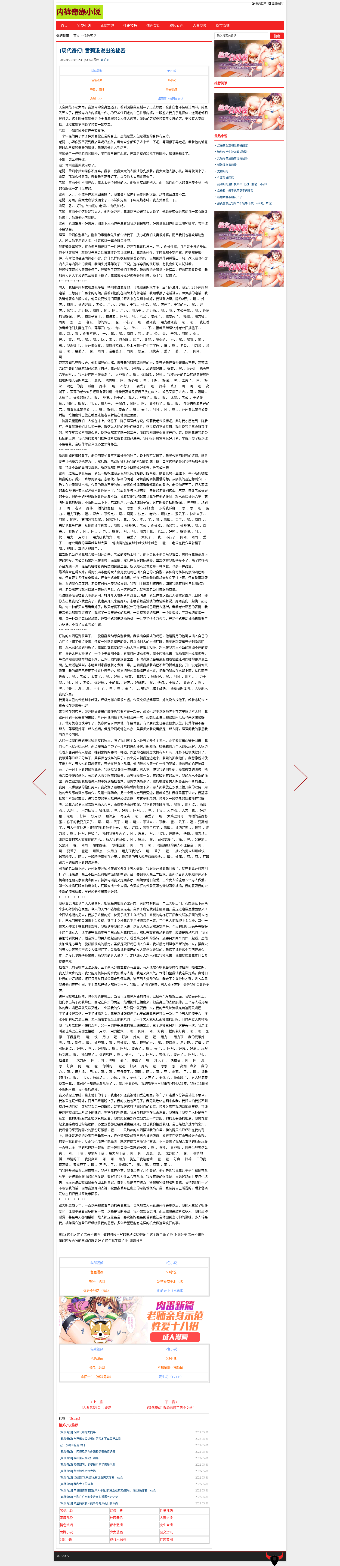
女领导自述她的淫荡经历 (232, 158)
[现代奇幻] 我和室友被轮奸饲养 (79, 1458)
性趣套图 (166, 1539)
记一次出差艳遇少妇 (72, 1445)
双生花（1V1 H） (171, 1377)
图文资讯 (166, 1532)
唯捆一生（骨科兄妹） (97, 1377)
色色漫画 (96, 80)
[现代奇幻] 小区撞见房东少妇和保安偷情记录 (87, 1451)
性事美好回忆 (225, 178)
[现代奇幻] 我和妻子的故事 (76, 1484)
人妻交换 (200, 25)
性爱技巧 (130, 25)
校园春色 (176, 25)
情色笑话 (153, 25)
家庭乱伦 (66, 1518)
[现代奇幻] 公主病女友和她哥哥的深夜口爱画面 (89, 1503)
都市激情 (223, 25)
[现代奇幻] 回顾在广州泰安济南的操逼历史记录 (89, 1497)
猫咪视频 (96, 71)
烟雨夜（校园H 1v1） (171, 98)
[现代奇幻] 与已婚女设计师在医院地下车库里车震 (90, 1438)
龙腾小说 (66, 1532)
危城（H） (96, 98)
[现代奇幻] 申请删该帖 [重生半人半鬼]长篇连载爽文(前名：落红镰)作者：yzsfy (108, 1490)
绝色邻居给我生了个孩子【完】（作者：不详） (245, 203)
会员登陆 (260, 3)
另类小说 (84, 25)
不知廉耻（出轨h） (171, 1367)
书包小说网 (97, 89)
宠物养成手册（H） (171, 1281)
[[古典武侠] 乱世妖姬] (40, 783)
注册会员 (277, 3)
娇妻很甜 (171, 89)
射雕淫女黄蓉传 (227, 165)
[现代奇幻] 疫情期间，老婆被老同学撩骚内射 (87, 1464)
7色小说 (171, 71)
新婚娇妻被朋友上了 (229, 197)
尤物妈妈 (222, 171)
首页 (64, 25)
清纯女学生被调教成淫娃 (232, 152)
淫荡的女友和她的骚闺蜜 (232, 145)
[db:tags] (74, 1418)
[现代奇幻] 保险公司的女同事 (78, 1432)
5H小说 (171, 80)
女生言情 (166, 1525)
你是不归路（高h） (97, 1290)
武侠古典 (107, 25)
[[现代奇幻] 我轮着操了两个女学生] (299, 783)
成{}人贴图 (118, 1539)
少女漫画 (116, 1532)
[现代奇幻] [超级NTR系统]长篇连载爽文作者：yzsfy (91, 1477)
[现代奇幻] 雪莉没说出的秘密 (93, 51)
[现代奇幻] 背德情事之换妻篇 (78, 1471)
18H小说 (66, 1539)
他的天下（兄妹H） (171, 1290)
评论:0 (104, 60)
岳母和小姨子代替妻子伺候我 (235, 190)
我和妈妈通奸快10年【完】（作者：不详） (243, 184)
